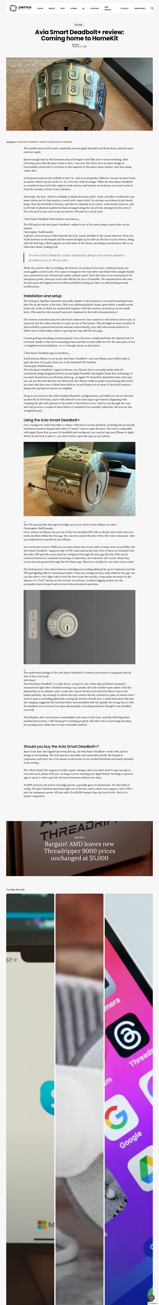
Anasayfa (10, 141)
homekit (78, 25)
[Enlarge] (79, 219)
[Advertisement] (69, 736)
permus (75, 44)
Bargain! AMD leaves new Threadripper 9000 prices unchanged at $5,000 (79, 848)
